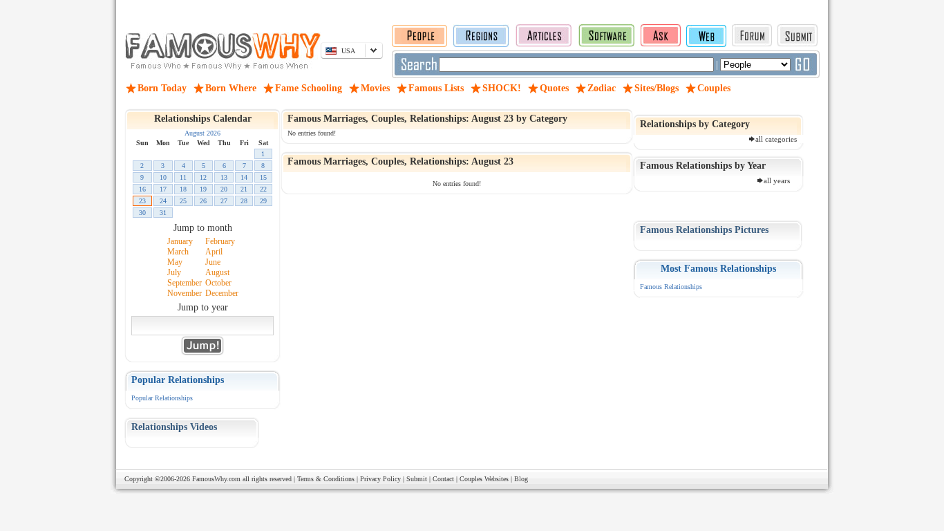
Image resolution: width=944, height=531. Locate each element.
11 (183, 177)
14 (243, 177)
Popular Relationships (162, 398)
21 (243, 189)
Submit (416, 479)
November (184, 293)
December (221, 293)
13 (223, 177)
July (174, 272)
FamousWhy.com (216, 479)
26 (203, 201)
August (217, 272)
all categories (776, 139)
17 (163, 189)
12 (203, 177)
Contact (443, 479)
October (218, 283)
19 (203, 189)
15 (263, 177)
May (174, 262)
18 (183, 189)
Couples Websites (484, 479)
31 (163, 212)
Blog (521, 479)
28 (243, 201)
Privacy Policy (380, 479)
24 (163, 201)
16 (142, 189)
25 (183, 201)
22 (263, 189)
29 (263, 201)
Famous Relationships (671, 286)
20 (223, 189)
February (220, 241)
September (184, 283)
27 (223, 201)
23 (142, 201)
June (212, 262)
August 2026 (202, 133)
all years (777, 180)
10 (163, 177)
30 (142, 212)
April (214, 252)
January (180, 241)
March (178, 252)
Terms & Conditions (326, 479)
